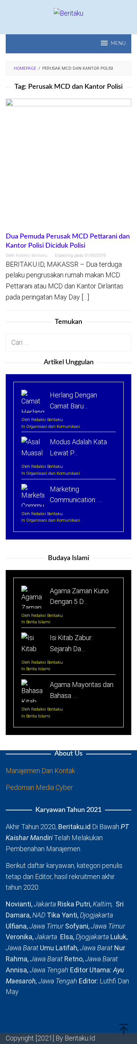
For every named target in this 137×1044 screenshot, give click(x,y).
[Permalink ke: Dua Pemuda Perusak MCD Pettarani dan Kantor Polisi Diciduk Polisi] (68, 165)
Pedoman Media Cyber (39, 787)
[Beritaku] (68, 13)
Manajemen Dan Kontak (40, 771)
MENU (118, 43)
